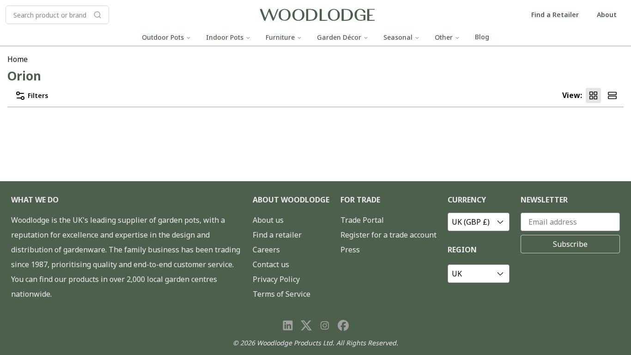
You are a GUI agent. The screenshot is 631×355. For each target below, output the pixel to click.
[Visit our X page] (306, 325)
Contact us (271, 264)
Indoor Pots (224, 37)
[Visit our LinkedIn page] (287, 325)
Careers (266, 250)
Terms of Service (281, 294)
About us (268, 220)
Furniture (280, 37)
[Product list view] (612, 95)
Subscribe (570, 244)
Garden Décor (339, 37)
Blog (482, 36)
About (607, 14)
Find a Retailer (555, 14)
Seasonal (398, 37)
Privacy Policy (276, 279)
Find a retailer (277, 235)
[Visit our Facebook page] (343, 325)
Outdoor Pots (163, 37)
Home (17, 59)
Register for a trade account (388, 235)
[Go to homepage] (317, 15)
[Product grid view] (593, 95)
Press (350, 250)
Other (444, 37)
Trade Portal (362, 220)
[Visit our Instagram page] (324, 325)
